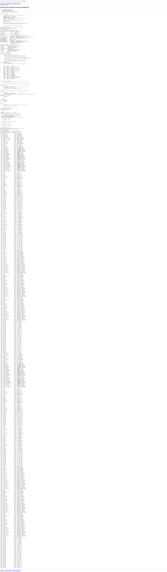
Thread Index (19, 570)
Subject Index (10, 570)
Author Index (15, 570)
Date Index (6, 570)
